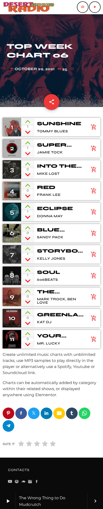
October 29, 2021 (32, 69)
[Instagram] (30, 482)
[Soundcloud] (23, 482)
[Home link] (28, 7)
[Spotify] (17, 482)
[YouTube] (10, 482)
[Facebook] (37, 482)
